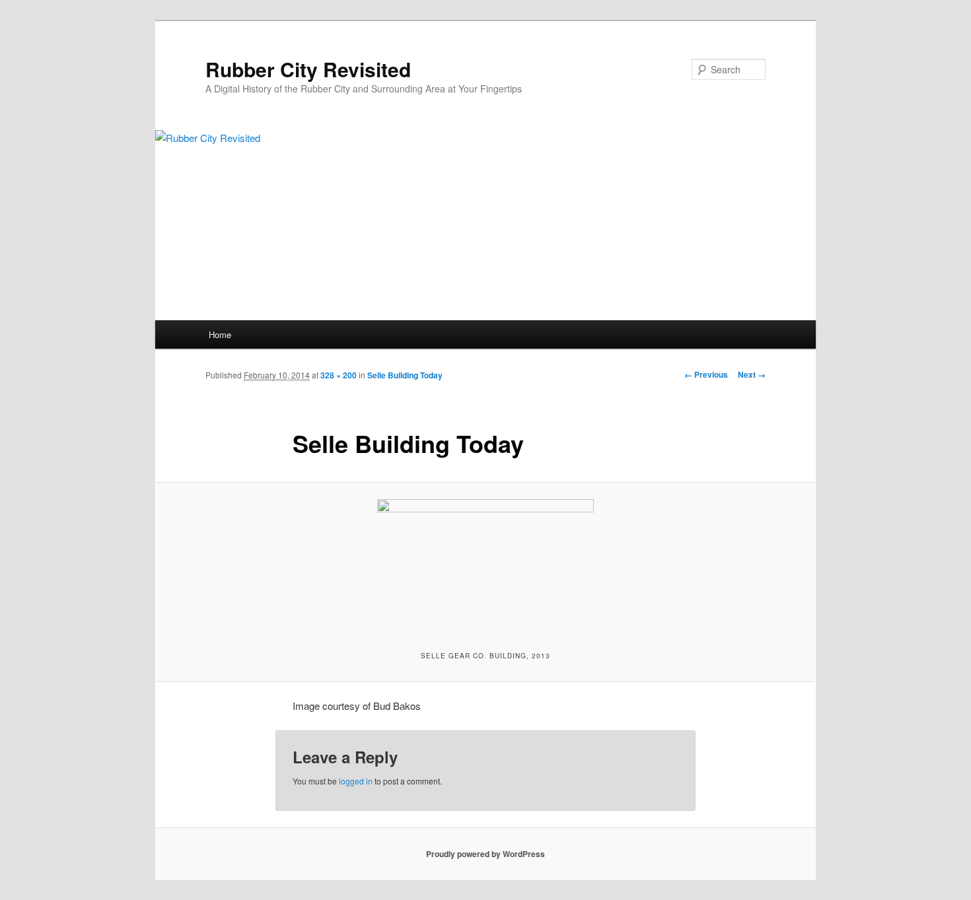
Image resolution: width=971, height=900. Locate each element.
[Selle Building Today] (485, 565)
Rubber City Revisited (308, 69)
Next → (752, 374)
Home (220, 334)
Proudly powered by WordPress (485, 854)
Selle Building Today (405, 375)
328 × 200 (338, 375)
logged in (356, 780)
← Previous (706, 374)
